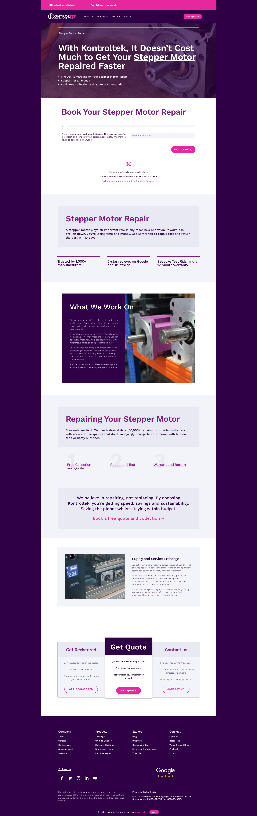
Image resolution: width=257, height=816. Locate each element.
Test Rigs (100, 736)
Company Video (140, 745)
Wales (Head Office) (179, 745)
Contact (128, 16)
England (173, 749)
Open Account (65, 749)
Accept (154, 812)
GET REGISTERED (81, 689)
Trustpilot (137, 753)
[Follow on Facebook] (61, 778)
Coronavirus (64, 745)
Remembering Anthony (144, 749)
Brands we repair (104, 749)
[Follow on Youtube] (95, 778)
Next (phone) (183, 149)
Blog (134, 736)
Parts (115, 16)
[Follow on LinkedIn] (86, 778)
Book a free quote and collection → (128, 518)
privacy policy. (141, 812)
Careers (62, 741)
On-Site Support (103, 741)
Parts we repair (103, 753)
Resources (174, 741)
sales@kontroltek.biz (64, 5)
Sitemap (62, 753)
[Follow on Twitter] (70, 778)
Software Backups (104, 745)
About (87, 16)
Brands (101, 16)
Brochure (137, 741)
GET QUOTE (193, 16)
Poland (172, 753)
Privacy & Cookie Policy (144, 792)
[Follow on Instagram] (78, 778)
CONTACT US (176, 689)
